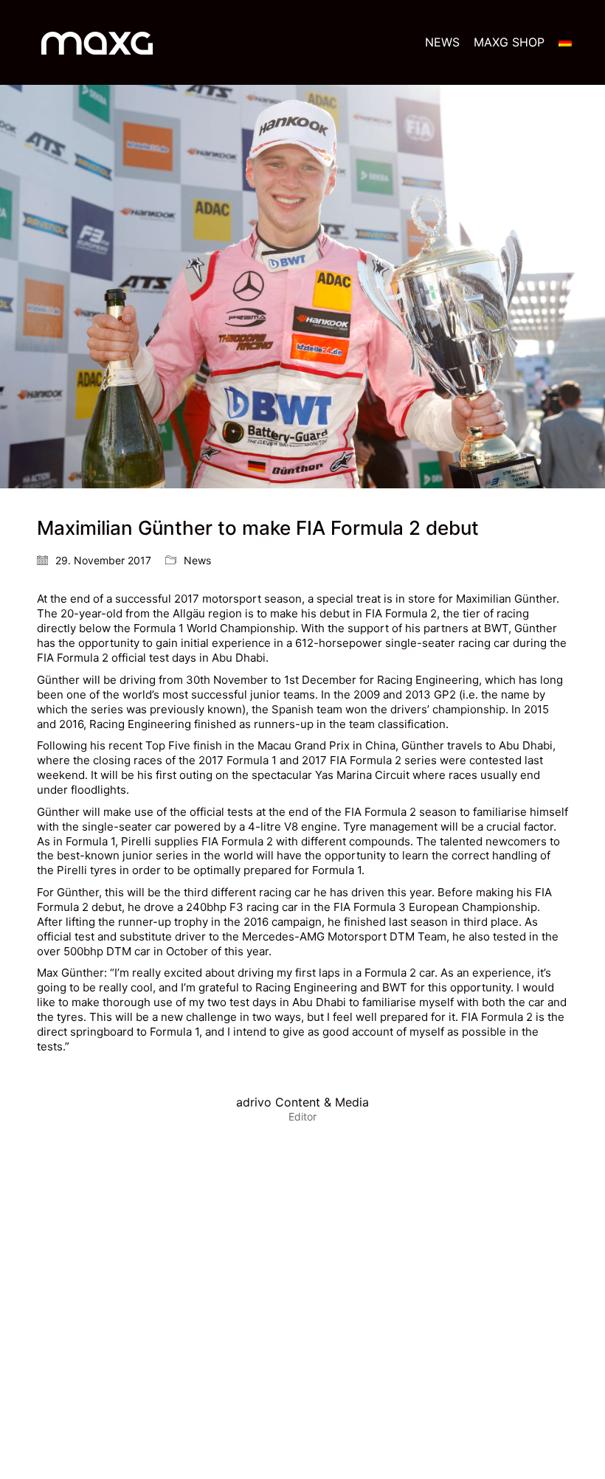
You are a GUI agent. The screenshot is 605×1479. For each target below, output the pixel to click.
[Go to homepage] (97, 42)
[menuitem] (565, 42)
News (197, 560)
